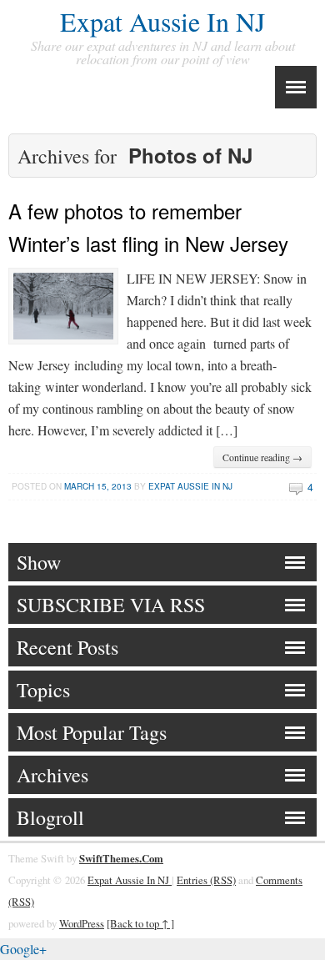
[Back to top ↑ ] (140, 923)
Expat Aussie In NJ (162, 21)
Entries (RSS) (206, 879)
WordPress (81, 923)
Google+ (23, 948)
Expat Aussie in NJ (190, 486)
